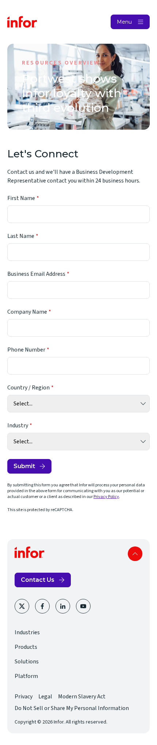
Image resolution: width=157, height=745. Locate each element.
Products (26, 647)
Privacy (23, 697)
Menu (124, 22)
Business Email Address (36, 274)
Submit (24, 466)
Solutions (27, 662)
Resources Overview (61, 63)
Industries (27, 632)
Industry (17, 425)
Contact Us (37, 579)
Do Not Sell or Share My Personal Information (72, 708)
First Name (21, 198)
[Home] (22, 22)
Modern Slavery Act (82, 697)
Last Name (20, 236)
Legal (45, 697)
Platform (26, 676)
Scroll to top (135, 553)
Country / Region (28, 388)
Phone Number (26, 350)
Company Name (27, 312)
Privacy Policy (106, 497)
